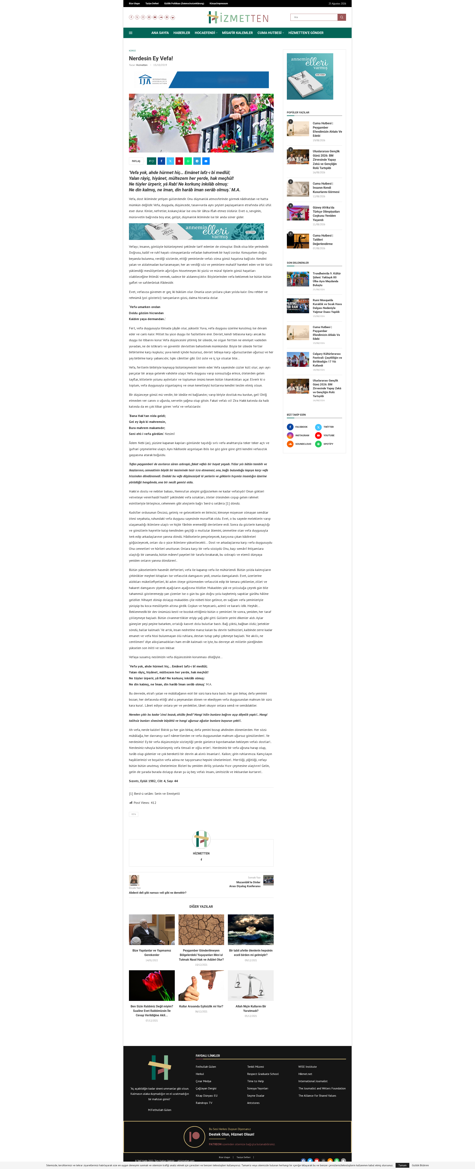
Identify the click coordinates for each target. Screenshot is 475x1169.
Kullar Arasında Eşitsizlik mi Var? (201, 1006)
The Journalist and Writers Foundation (322, 1088)
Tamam (402, 1165)
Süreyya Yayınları (257, 1088)
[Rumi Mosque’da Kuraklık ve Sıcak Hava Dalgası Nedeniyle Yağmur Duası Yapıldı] (298, 305)
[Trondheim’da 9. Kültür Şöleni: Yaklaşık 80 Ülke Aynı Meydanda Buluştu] (298, 279)
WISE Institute (307, 1066)
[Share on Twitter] (170, 161)
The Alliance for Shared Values (317, 1095)
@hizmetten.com (186, 1161)
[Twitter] (137, 17)
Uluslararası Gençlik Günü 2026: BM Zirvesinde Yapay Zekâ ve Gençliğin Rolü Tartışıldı (326, 160)
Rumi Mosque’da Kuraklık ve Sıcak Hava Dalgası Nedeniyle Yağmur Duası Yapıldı (327, 306)
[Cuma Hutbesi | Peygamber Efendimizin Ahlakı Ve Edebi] (298, 128)
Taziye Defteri (243, 1157)
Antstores (253, 1102)
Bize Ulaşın (224, 1157)
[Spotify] (167, 17)
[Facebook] (131, 17)
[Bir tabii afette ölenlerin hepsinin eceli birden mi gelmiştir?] (251, 929)
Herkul (200, 1073)
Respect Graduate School (263, 1073)
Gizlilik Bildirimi (420, 1165)
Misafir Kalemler (237, 33)
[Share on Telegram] (197, 161)
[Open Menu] (130, 33)
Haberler (181, 33)
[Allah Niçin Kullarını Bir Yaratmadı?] (251, 985)
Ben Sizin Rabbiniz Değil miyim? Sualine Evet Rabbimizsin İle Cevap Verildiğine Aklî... (152, 1011)
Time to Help (255, 1081)
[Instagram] (143, 17)
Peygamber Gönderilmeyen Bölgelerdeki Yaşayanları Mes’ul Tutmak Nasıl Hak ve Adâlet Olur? (201, 955)
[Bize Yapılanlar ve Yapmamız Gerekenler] (152, 929)
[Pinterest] (149, 17)
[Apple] (343, 1160)
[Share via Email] (206, 161)
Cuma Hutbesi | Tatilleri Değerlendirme (323, 240)
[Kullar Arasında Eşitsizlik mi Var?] (201, 985)
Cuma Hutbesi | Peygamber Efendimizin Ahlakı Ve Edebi (327, 129)
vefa (133, 814)
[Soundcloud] (161, 17)
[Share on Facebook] (161, 161)
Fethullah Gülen (206, 1066)
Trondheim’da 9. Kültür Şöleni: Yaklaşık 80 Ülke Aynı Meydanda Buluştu (327, 279)
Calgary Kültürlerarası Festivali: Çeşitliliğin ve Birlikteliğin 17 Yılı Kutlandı (327, 359)
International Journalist (313, 1081)
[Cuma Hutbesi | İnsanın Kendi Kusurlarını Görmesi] (298, 189)
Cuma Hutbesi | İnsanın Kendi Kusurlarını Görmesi (326, 188)
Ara (342, 17)
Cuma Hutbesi (269, 33)
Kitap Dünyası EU (206, 1095)
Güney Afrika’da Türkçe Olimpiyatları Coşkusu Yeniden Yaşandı (326, 214)
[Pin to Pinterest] (179, 161)
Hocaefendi (205, 33)
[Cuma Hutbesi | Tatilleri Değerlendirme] (298, 241)
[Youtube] (155, 17)
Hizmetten (142, 65)
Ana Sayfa (160, 33)
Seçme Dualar (255, 1095)
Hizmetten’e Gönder (306, 33)
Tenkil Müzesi (255, 1066)
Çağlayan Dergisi (206, 1088)
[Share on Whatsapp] (188, 161)
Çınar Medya (203, 1081)
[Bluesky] (173, 17)
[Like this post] (152, 161)
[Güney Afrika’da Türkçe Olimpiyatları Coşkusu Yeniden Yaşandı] (298, 213)
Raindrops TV (204, 1102)
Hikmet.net (305, 1073)
